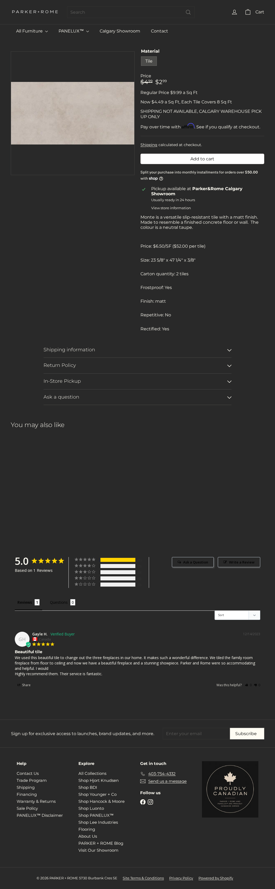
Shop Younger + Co (97, 794)
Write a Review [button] (242, 562)
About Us (87, 836)
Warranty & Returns (36, 801)
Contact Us (28, 773)
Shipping (148, 145)
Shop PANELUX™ (96, 815)
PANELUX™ (72, 31)
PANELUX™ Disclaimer (40, 815)
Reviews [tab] (24, 602)
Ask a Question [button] (195, 562)
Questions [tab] (59, 602)
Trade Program (32, 780)
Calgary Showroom (120, 31)
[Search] (188, 12)
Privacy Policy (181, 878)
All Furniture (30, 31)
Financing (27, 794)
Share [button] (26, 685)
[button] (248, 685)
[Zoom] (72, 113)
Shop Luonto (91, 808)
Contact (159, 31)
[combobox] (131, 12)
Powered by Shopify (215, 878)
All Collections (92, 773)
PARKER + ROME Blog (100, 843)
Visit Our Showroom (98, 850)
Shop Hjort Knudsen (98, 780)
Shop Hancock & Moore (101, 801)
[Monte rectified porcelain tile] (30, 475)
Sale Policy (27, 808)
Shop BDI (87, 787)
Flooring (86, 829)
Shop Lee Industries (98, 822)
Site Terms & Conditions (143, 878)
